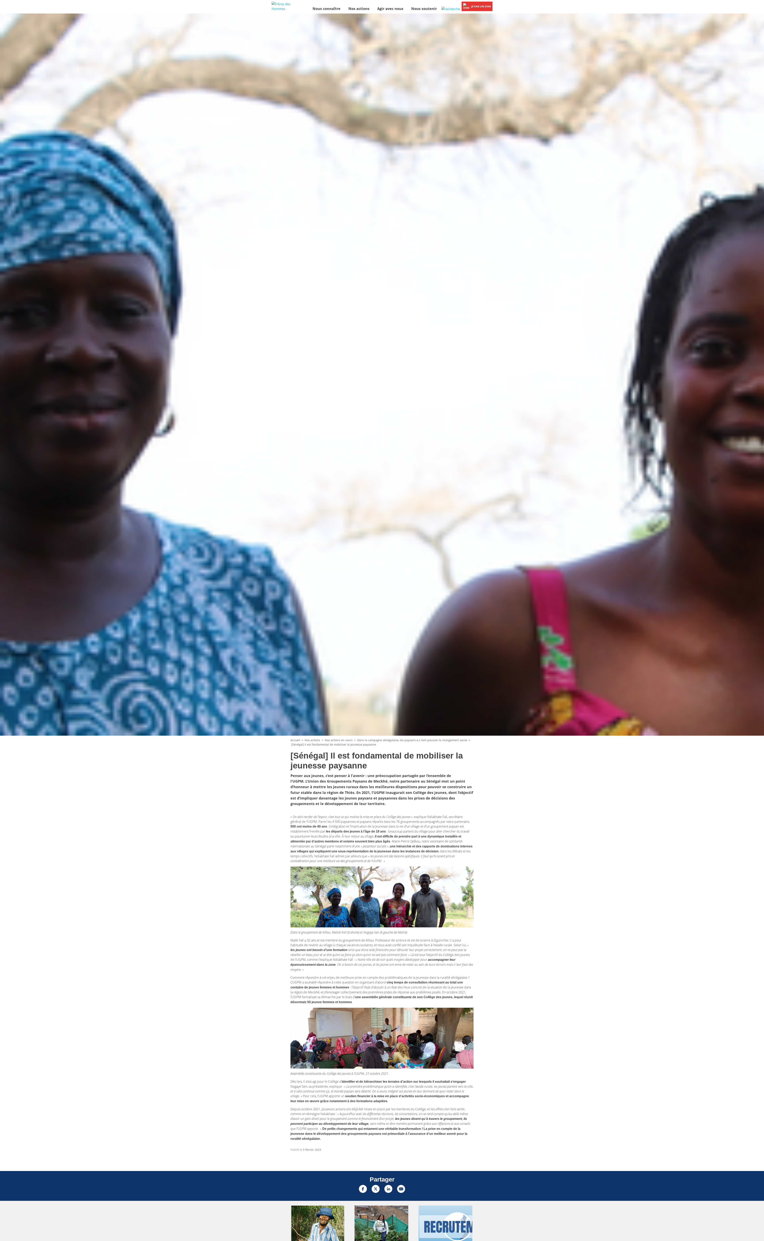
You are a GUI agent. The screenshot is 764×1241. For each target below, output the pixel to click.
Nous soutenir (424, 8)
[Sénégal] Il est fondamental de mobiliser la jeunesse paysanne (333, 744)
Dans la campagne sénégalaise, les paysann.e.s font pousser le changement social (412, 740)
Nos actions (358, 8)
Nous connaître (326, 8)
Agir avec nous (390, 8)
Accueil (295, 740)
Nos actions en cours (339, 740)
